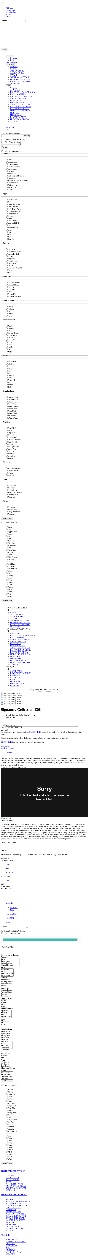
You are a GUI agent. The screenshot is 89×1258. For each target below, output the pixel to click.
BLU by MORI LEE (18, 637)
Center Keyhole (13, 254)
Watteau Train (13, 418)
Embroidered (12, 335)
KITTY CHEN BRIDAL (19, 652)
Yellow (10, 527)
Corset (10, 256)
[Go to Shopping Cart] (2, 2)
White (10, 596)
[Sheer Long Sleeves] (8, 1068)
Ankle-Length (13, 397)
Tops (9, 234)
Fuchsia (11, 566)
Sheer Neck (12, 451)
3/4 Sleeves (12, 488)
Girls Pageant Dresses (16, 176)
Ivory (10, 580)
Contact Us (10, 864)
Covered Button (14, 283)
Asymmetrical (13, 400)
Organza (11, 375)
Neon (10, 311)
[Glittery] (4, 1000)
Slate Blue (12, 545)
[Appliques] (6, 1011)
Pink (9, 562)
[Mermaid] (6, 1056)
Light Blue (12, 543)
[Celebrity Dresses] (8, 982)
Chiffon (11, 364)
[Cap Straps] (7, 1073)
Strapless (11, 454)
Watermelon (12, 569)
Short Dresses (13, 228)
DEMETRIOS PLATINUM (20, 673)
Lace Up (11, 287)
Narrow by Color (11, 523)
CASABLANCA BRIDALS (21, 640)
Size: (3, 725)
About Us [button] (9, 903)
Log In (8, 16)
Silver (10, 594)
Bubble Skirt (12, 249)
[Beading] (6, 1013)
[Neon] (4, 1004)
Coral (10, 578)
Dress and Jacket (14, 204)
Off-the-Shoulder (14, 440)
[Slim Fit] (6, 1058)
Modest (10, 216)
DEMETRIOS (15, 644)
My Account (10, 10)
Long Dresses (13, 214)
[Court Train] (6, 1037)
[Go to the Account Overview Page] (2, 4)
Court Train (12, 404)
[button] (10, 56)
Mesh (10, 373)
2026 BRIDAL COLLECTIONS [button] (18, 629)
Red (9, 573)
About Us (9, 872)
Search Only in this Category (14, 140)
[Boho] (7, 972)
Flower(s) (11, 340)
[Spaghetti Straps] (7, 1076)
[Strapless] (7, 1078)
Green (10, 534)
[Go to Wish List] (4, 2)
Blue (9, 548)
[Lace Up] (7, 994)
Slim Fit (11, 475)
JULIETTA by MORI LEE (20, 648)
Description (10, 752)
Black (10, 589)
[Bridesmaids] (10, 961)
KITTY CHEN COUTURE (20, 650)
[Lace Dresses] (7, 975)
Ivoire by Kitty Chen (17, 646)
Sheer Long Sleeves (15, 492)
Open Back (12, 263)
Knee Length (12, 409)
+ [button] (7, 631)
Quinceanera (12, 185)
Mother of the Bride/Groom (18, 180)
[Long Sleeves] (8, 1066)
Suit (9, 232)
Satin (10, 378)
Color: (3, 728)
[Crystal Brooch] (6, 1017)
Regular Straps (13, 509)
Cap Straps (12, 507)
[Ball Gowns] (7, 970)
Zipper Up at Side (14, 296)
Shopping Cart (11, 12)
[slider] (79, 939)
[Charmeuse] (5, 1021)
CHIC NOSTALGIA (18, 642)
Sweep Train (12, 413)
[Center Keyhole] (8, 984)
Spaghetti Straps (14, 512)
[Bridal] (10, 959)
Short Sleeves (13, 495)
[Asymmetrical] (6, 1033)
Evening (11, 171)
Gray (10, 592)
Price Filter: (9, 142)
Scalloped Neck (13, 447)
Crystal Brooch (13, 333)
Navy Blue (12, 550)
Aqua (10, 538)
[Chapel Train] (6, 1035)
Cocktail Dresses (14, 167)
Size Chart (5, 746)
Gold (10, 585)
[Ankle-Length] (6, 1031)
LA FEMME (15, 675)
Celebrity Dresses (14, 252)
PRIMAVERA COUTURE (20, 623)
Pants (10, 218)
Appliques (11, 326)
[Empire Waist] (6, 1054)
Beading (11, 328)
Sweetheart (12, 456)
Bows (10, 331)
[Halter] (7, 1044)
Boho (10, 202)
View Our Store (11, 914)
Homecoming (13, 178)
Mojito (10, 529)
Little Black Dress (14, 209)
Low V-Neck (13, 437)
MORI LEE (15, 656)
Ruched (11, 270)
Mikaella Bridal (16, 658)
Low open (11, 289)
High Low (12, 259)
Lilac (10, 555)
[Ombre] (4, 1006)
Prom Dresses (13, 183)
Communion (12, 169)
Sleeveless (11, 497)
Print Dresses (12, 221)
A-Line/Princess (14, 468)
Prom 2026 (10, 918)
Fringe (10, 342)
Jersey (10, 368)
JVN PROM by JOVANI (19, 621)
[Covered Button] (7, 990)
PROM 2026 (15, 681)
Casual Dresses (13, 164)
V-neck (10, 458)
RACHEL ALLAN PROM (20, 625)
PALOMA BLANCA (18, 660)
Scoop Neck (12, 449)
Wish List (9, 8)
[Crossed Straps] (7, 992)
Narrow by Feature (12, 151)
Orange (10, 576)
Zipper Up (12, 294)
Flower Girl (12, 174)
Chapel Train (12, 402)
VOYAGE (14, 665)
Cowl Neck (12, 428)
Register (9, 14)
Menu (4, 49)
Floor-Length (13, 406)
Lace (9, 345)
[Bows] (6, 1015)
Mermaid (11, 473)
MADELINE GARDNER (20, 654)
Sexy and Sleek (13, 223)
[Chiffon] (5, 1023)
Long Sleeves (13, 490)
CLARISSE (14, 612)
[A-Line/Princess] (6, 1052)
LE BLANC (14, 686)
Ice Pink (11, 559)
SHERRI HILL (16, 627)
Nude (10, 582)
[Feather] (5, 1025)
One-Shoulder (13, 442)
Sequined (11, 380)
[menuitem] (47, 8)
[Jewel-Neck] (7, 1048)
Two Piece (12, 239)
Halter (10, 430)
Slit (9, 272)
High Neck (12, 433)
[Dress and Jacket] (7, 973)
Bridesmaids (12, 162)
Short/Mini (12, 411)
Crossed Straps (13, 285)
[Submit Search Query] (27, 927)
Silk (9, 382)
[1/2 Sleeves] (8, 1062)
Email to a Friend (7, 748)
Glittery (10, 307)
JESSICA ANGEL (17, 616)
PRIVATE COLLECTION (20, 662)
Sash (9, 349)
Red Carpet (12, 187)
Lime (10, 536)
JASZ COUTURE (17, 614)
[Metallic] (4, 1002)
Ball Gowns (12, 200)
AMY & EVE (15, 633)
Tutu (9, 237)
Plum (10, 571)
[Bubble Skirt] (8, 980)
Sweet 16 (11, 190)
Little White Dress (14, 211)
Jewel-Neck (12, 435)
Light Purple (12, 557)
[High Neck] (7, 1046)
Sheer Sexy (12, 225)
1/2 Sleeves (12, 485)
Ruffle (10, 347)
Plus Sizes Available (15, 268)
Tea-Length (12, 416)
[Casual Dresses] (10, 963)
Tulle (10, 387)
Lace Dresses (13, 207)
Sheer (10, 292)
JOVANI (13, 618)
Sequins (11, 351)
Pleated (10, 266)
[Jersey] (5, 1027)
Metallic (11, 309)
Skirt (9, 230)
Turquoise (11, 541)
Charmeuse (12, 362)
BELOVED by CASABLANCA (22, 635)
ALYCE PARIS (16, 671)
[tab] (47, 617)
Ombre (10, 314)
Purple (10, 552)
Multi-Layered (13, 261)
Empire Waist (13, 471)
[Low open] (7, 996)
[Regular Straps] (7, 1075)
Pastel (10, 316)
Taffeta (10, 385)
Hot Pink (11, 564)
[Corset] (8, 986)
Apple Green (12, 532)
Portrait (10, 444)
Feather (10, 338)
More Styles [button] (10, 667)
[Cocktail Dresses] (10, 965)
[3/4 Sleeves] (8, 1064)
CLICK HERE (35, 732)
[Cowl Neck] (7, 1042)
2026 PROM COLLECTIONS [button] (17, 608)
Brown (10, 587)
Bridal (10, 160)
